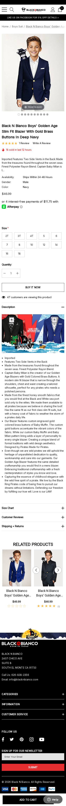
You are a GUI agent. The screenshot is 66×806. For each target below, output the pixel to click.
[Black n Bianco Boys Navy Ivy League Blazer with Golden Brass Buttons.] (28, 114)
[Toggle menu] (4, 9)
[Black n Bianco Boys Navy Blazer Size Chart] (47, 114)
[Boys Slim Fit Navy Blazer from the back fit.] (38, 114)
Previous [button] (36, 570)
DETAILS (52, 17)
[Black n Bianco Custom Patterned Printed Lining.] (35, 114)
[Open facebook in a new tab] (2, 739)
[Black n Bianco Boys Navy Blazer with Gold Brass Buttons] (22, 114)
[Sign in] (53, 9)
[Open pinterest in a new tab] (22, 739)
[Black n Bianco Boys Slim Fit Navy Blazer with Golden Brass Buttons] (31, 114)
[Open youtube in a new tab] (41, 739)
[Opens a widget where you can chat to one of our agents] (52, 799)
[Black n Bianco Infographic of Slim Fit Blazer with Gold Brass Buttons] (44, 114)
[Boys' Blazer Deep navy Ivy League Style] (41, 114)
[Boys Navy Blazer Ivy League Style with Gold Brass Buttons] (25, 114)
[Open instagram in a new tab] (31, 739)
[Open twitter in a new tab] (12, 739)
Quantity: (7, 264)
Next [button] (58, 570)
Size (5, 228)
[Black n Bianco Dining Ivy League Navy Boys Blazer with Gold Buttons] (19, 114)
